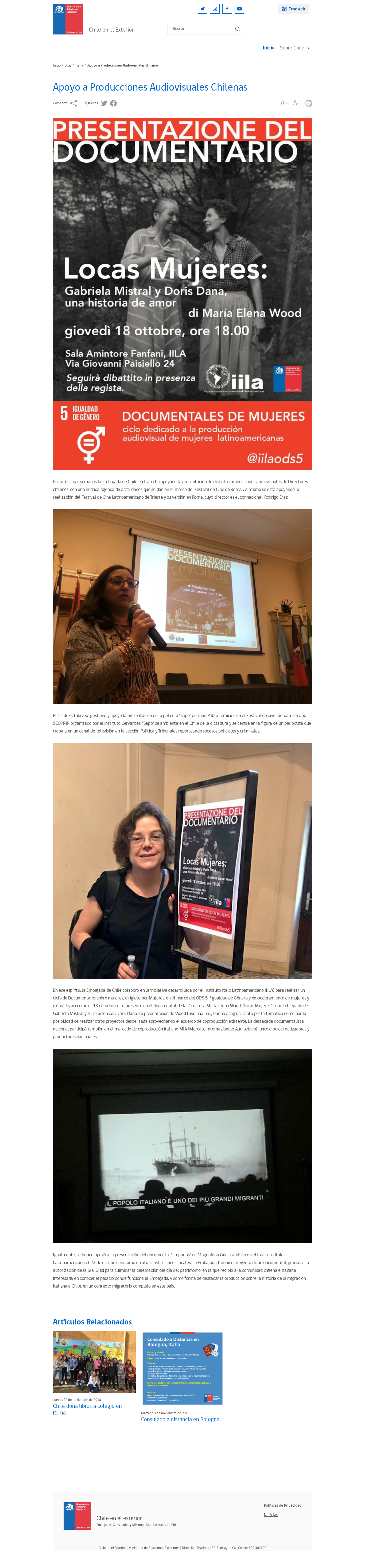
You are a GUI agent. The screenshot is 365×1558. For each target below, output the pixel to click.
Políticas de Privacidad (282, 1505)
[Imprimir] (308, 103)
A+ (284, 103)
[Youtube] (239, 9)
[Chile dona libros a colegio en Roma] (94, 1362)
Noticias (271, 1515)
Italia (79, 65)
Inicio (269, 48)
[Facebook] (227, 9)
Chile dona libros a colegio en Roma (87, 1409)
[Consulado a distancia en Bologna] (182, 1368)
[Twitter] (202, 9)
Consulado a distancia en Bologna (180, 1420)
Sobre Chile (292, 48)
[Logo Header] (68, 19)
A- (296, 103)
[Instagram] (215, 9)
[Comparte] (73, 103)
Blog (68, 65)
